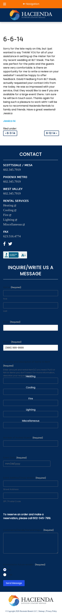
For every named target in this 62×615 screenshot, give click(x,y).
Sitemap (41, 611)
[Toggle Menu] (4, 4)
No (9, 569)
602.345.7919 (12, 169)
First (5, 298)
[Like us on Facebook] (4, 244)
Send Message (14, 583)
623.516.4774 (12, 236)
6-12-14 (50, 133)
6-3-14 (11, 133)
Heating (8, 205)
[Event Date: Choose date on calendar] (52, 464)
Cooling (8, 210)
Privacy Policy (51, 611)
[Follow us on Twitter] (10, 244)
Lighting (9, 219)
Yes (10, 574)
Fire (6, 215)
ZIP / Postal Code (12, 501)
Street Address (11, 489)
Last (5, 311)
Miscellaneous (13, 224)
